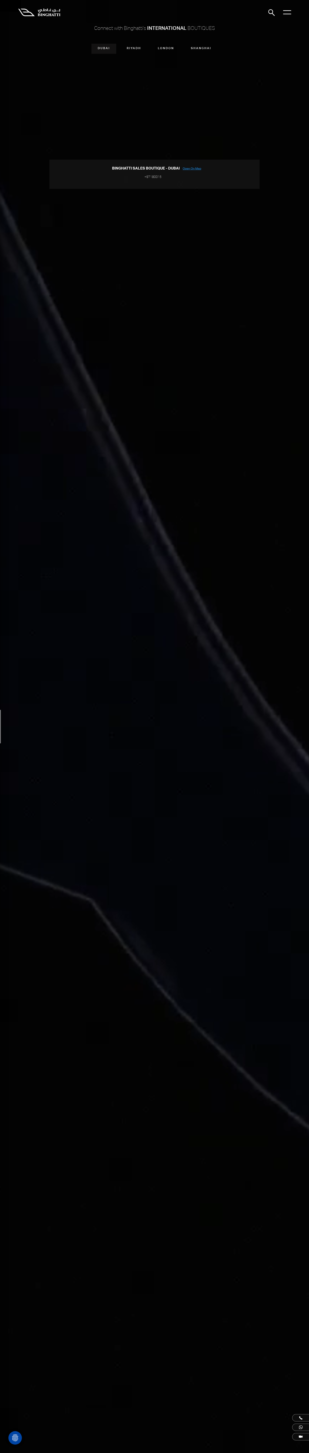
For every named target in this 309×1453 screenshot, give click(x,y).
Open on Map (192, 168)
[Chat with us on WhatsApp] (300, 1427)
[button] (300, 1417)
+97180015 (152, 177)
